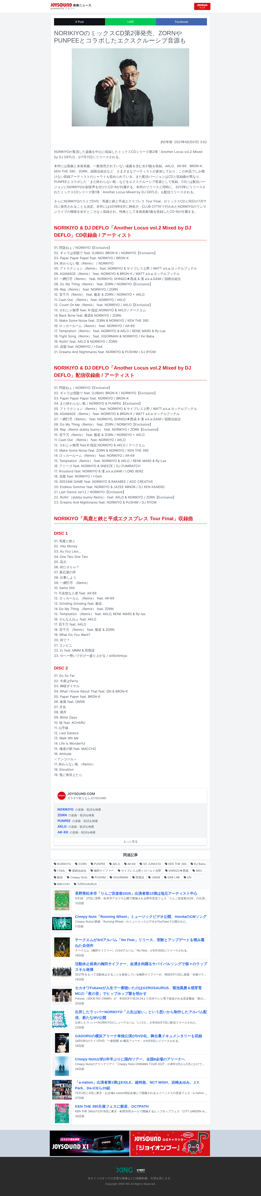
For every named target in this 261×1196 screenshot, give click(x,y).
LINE (130, 21)
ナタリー (70, 8)
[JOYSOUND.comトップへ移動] (202, 6)
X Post (79, 21)
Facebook (181, 21)
